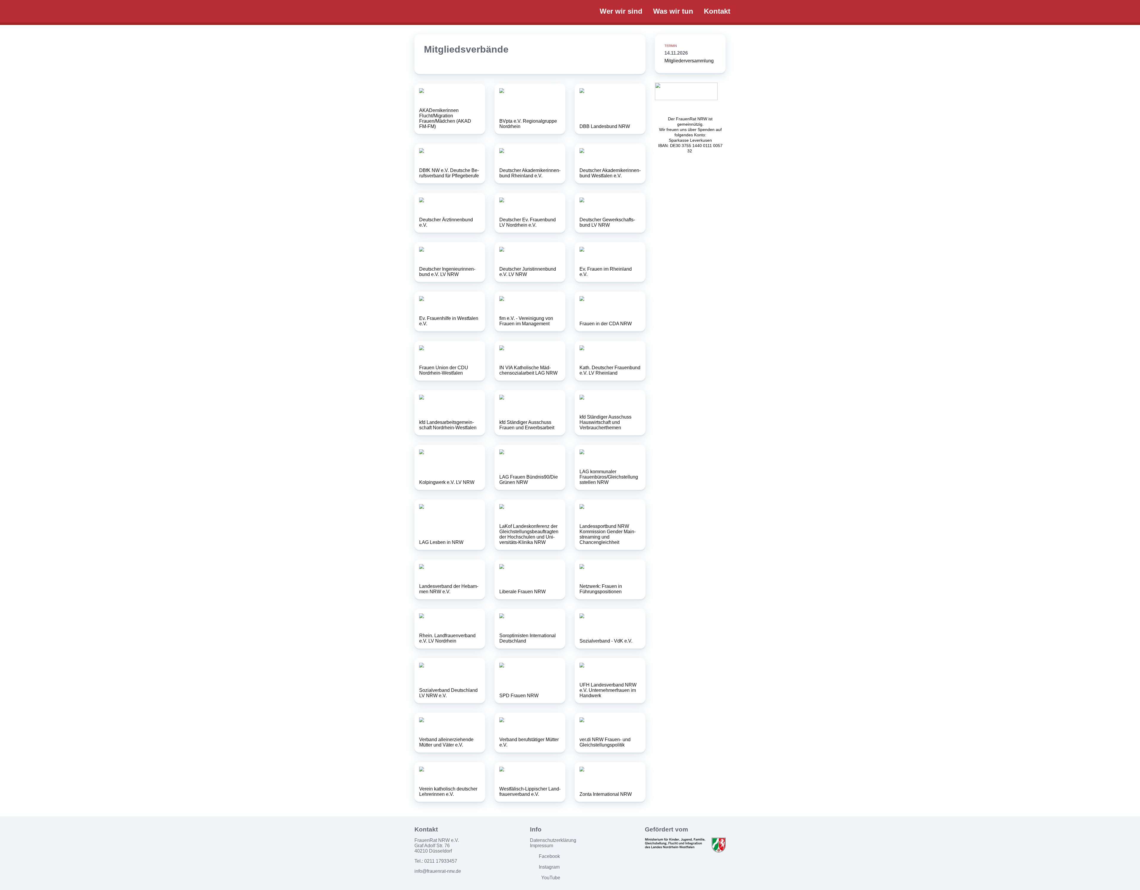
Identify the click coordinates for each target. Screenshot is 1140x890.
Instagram (549, 867)
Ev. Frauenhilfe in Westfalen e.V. (448, 321)
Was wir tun (673, 11)
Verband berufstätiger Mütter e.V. (529, 742)
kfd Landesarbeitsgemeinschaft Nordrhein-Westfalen (447, 425)
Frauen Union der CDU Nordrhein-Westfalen (443, 370)
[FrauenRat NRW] (501, 11)
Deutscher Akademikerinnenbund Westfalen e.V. (610, 173)
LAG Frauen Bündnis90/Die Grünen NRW (528, 479)
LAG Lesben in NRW (441, 542)
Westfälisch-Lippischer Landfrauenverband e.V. (529, 791)
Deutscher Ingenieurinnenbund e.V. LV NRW (447, 271)
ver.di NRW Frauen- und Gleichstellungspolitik (605, 742)
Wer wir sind (621, 11)
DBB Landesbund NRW (605, 126)
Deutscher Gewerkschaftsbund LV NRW (607, 222)
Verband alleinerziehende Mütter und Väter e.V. (446, 742)
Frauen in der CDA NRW (606, 323)
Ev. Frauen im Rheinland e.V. (606, 271)
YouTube (550, 877)
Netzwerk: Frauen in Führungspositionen (601, 589)
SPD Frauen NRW (519, 695)
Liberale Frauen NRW (522, 591)
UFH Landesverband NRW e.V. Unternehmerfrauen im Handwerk (608, 690)
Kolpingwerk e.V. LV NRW (446, 482)
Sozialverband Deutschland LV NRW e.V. (448, 693)
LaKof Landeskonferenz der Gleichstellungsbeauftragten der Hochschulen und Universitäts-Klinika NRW (528, 534)
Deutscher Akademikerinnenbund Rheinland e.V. (529, 173)
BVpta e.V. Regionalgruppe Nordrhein (528, 124)
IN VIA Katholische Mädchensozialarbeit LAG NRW (528, 370)
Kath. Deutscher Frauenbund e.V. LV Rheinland (610, 370)
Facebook (549, 856)
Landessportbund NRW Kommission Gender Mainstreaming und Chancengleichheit (608, 534)
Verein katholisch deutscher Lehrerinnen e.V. (448, 791)
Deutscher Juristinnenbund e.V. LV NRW (527, 271)
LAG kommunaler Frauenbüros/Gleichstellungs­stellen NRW (609, 477)
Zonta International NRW (606, 794)
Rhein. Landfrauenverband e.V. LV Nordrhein (447, 638)
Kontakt (717, 11)
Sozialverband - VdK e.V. (606, 640)
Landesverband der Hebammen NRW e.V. (448, 589)
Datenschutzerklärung (553, 840)
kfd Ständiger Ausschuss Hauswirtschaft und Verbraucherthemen (605, 422)
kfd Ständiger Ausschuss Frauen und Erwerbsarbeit (526, 425)
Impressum (541, 845)
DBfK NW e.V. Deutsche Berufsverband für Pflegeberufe (449, 173)
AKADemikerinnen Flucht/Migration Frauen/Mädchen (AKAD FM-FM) (445, 118)
